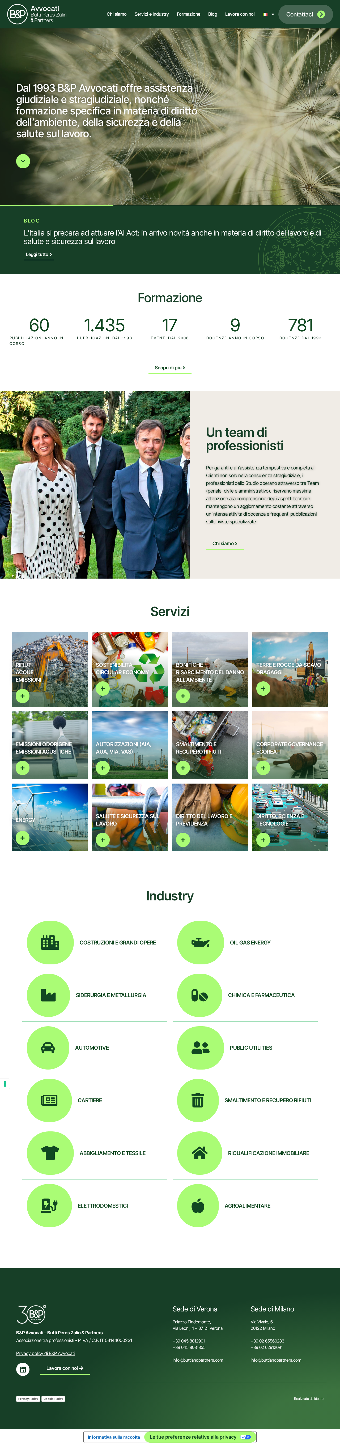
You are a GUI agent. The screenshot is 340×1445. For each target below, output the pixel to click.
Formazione (188, 14)
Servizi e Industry (152, 14)
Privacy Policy (28, 1399)
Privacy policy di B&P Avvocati (45, 1353)
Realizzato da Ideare (309, 1398)
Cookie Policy (53, 1399)
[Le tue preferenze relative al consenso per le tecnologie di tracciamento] (5, 1084)
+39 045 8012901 (189, 1341)
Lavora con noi (240, 14)
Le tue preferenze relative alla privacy (193, 1437)
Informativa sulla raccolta (114, 1437)
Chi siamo (117, 14)
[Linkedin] (22, 1369)
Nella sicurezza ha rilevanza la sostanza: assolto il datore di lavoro (131, 232)
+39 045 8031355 (189, 1347)
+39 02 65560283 (267, 1341)
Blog (212, 14)
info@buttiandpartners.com (198, 1360)
